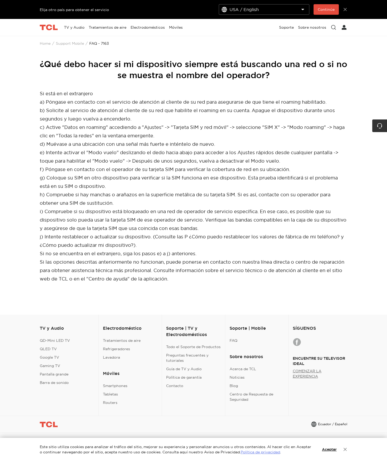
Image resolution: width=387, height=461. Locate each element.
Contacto (174, 385)
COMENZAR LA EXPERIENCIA (307, 374)
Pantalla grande (54, 374)
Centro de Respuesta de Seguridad (251, 397)
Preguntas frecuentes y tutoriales (187, 358)
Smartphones (115, 385)
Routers (110, 402)
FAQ (233, 340)
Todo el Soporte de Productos (193, 346)
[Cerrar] (345, 449)
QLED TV (48, 349)
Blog (234, 385)
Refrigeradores (116, 349)
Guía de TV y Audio (184, 369)
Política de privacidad (260, 452)
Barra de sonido (54, 382)
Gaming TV (50, 365)
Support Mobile (70, 43)
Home (45, 43)
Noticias (237, 377)
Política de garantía (184, 377)
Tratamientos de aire (122, 340)
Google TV (49, 357)
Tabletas (110, 394)
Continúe (326, 9)
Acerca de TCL (243, 369)
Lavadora (111, 357)
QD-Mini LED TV (55, 340)
